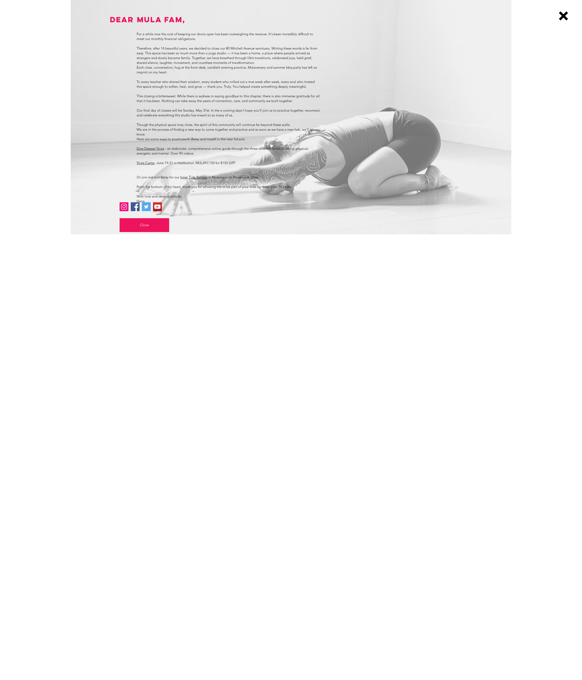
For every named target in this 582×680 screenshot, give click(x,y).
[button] (563, 15)
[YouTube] (157, 206)
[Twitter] (146, 206)
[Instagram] (124, 206)
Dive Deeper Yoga (150, 148)
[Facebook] (135, 206)
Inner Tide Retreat (193, 177)
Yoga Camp (146, 163)
